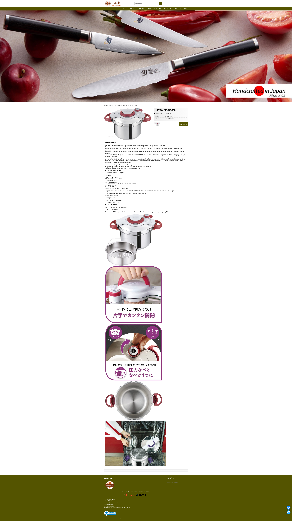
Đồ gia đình (118, 105)
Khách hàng (167, 8)
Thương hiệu (157, 8)
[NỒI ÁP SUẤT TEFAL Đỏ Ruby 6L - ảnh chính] (157, 126)
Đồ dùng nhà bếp (131, 105)
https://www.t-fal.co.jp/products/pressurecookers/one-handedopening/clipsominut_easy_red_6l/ (136, 212)
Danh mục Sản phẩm (145, 8)
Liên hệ (186, 8)
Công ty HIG (175, 482)
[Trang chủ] (114, 6)
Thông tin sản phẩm (110, 142)
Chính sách (177, 8)
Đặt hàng (183, 124)
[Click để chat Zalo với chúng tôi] (288, 512)
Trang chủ (124, 8)
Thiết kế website (170, 482)
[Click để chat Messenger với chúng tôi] (288, 508)
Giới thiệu (133, 8)
